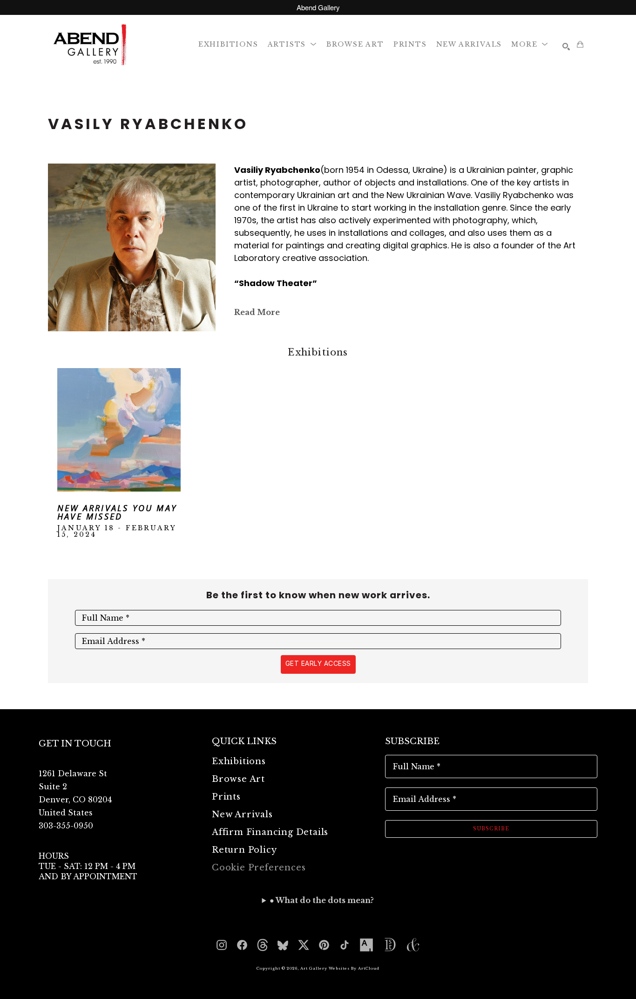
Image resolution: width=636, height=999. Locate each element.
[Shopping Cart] (580, 44)
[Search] (566, 46)
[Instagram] (222, 945)
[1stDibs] (389, 944)
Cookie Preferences (258, 867)
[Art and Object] (413, 944)
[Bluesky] (283, 945)
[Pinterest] (324, 945)
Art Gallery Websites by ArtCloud (339, 968)
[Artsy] (366, 944)
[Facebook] (242, 945)
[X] (304, 945)
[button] (292, 44)
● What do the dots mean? (322, 900)
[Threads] (263, 945)
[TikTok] (344, 945)
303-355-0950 (66, 825)
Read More (257, 312)
